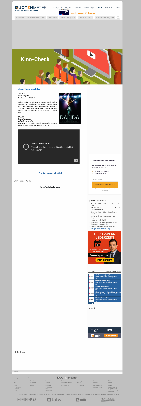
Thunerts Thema (86, 17)
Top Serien (116, 394)
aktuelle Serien (88, 394)
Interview (32, 385)
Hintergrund (33, 382)
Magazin (57, 7)
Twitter (15, 390)
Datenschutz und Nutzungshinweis (112, 387)
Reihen (31, 384)
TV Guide (68, 394)
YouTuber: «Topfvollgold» (98, 220)
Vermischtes (48, 384)
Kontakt (110, 385)
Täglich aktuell (65, 385)
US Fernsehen (47, 394)
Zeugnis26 (52, 17)
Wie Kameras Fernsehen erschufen (30, 17)
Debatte (79, 382)
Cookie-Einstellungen (113, 390)
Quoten (77, 7)
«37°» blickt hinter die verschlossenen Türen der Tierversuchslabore (106, 209)
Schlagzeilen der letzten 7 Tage (100, 229)
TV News (54, 394)
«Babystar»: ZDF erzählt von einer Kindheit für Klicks (105, 205)
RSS (15, 382)
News (68, 7)
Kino (100, 7)
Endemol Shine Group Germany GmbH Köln (106, 276)
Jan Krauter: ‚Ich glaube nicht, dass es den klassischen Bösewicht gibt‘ (104, 223)
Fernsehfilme (81, 394)
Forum (108, 7)
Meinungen (89, 7)
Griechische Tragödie (105, 17)
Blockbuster (74, 394)
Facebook (16, 388)
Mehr (117, 7)
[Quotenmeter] (31, 9)
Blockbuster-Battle (97, 387)
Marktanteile (64, 384)
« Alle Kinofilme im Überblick (49, 173)
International (48, 387)
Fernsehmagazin (32, 394)
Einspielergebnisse (97, 385)
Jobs (109, 384)
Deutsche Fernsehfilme (107, 394)
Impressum (111, 391)
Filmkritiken (40, 394)
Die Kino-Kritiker (97, 384)
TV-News (47, 382)
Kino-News (95, 382)
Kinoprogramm (96, 394)
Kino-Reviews (80, 385)
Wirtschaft (48, 385)
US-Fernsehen (48, 390)
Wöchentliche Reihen (66, 382)
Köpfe (46, 388)
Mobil (15, 385)
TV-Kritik (79, 384)
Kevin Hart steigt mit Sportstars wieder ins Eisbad (104, 213)
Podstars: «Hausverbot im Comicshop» (103, 226)
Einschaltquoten (61, 394)
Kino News (18, 394)
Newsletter (16, 384)
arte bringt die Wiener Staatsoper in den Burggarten (103, 217)
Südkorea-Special (67, 17)
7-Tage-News (17, 387)
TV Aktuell (24, 394)
